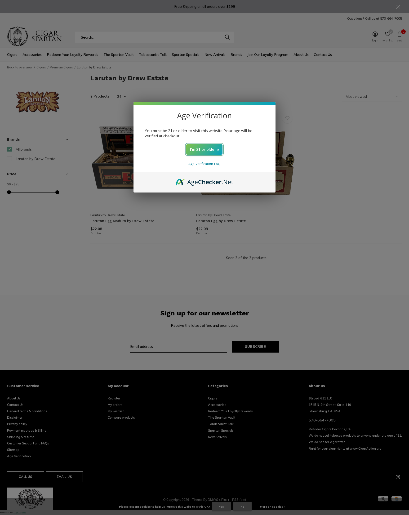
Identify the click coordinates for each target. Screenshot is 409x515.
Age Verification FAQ (204, 163)
